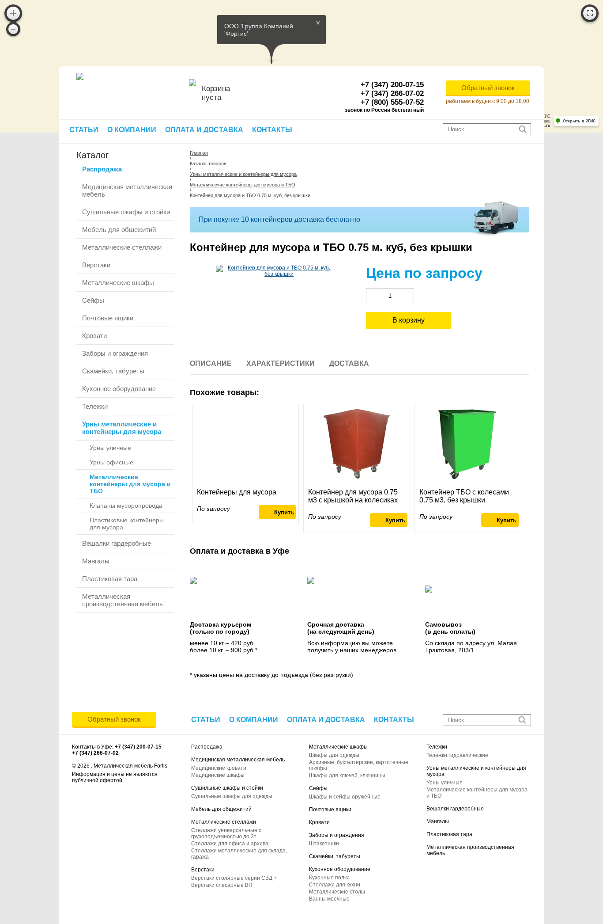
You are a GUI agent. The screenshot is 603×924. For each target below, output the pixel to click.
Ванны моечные (329, 899)
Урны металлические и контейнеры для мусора (121, 427)
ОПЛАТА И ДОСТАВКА (204, 129)
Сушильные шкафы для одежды (231, 796)
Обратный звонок (488, 87)
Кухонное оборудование (119, 388)
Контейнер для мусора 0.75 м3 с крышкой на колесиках (353, 496)
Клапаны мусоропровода (126, 505)
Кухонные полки (329, 878)
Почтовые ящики (107, 318)
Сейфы (93, 300)
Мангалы (95, 561)
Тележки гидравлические (457, 755)
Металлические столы (337, 892)
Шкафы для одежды (334, 755)
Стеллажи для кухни (334, 885)
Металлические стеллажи (122, 247)
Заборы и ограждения (115, 353)
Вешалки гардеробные (116, 543)
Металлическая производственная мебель (122, 600)
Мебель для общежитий (119, 229)
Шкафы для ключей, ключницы (347, 775)
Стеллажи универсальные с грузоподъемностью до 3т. (226, 833)
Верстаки (96, 265)
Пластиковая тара (109, 578)
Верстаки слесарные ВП (222, 885)
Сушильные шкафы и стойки (126, 212)
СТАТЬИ (83, 129)
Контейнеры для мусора (236, 492)
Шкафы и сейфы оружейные (345, 797)
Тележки (95, 406)
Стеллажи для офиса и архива (229, 843)
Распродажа (102, 169)
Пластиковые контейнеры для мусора (127, 524)
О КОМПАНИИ (131, 129)
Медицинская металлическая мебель (127, 190)
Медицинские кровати (218, 768)
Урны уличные (110, 447)
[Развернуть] (589, 13)
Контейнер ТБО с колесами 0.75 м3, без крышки (464, 496)
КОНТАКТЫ (272, 129)
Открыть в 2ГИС (579, 121)
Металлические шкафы (118, 282)
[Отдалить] (13, 29)
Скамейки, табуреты (113, 371)
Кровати (94, 335)
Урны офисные (111, 462)
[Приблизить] (13, 13)
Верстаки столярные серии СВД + (234, 878)
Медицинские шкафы (218, 775)
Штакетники (324, 843)
